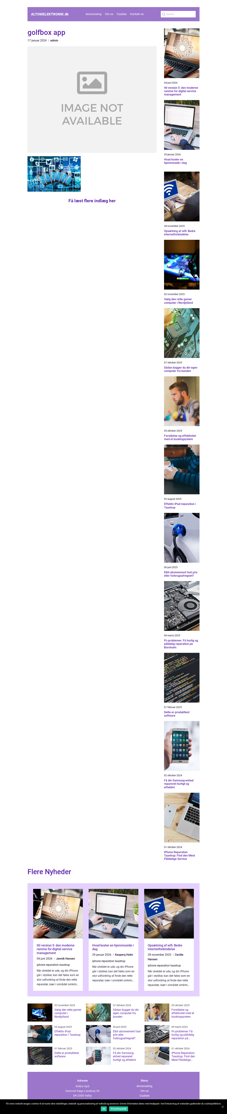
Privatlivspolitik (118, 1109)
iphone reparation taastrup (53, 964)
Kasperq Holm (124, 954)
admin (54, 40)
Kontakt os (137, 14)
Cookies (122, 14)
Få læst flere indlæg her (92, 200)
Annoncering (93, 14)
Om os (109, 14)
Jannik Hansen (65, 958)
